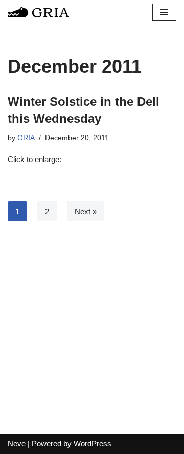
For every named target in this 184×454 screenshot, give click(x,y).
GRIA (26, 138)
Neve (17, 443)
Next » (86, 211)
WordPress (92, 443)
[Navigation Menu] (164, 12)
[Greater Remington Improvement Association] (38, 12)
